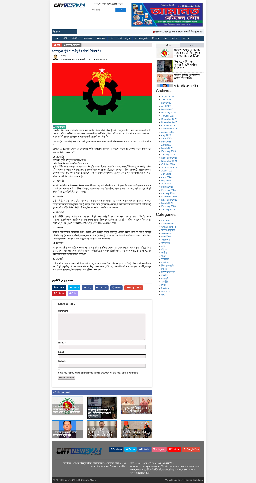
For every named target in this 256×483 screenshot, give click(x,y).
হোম (58, 45)
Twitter (75, 287)
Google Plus (135, 287)
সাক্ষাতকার (165, 291)
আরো (185, 38)
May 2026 (166, 102)
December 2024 (169, 157)
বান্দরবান (165, 259)
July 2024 (166, 173)
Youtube (175, 449)
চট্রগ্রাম (164, 249)
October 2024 (168, 164)
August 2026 (167, 96)
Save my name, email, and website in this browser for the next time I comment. (98, 372)
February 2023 (168, 206)
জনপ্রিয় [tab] (192, 45)
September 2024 (169, 167)
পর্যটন (163, 256)
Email (61, 352)
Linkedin (102, 287)
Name (62, 342)
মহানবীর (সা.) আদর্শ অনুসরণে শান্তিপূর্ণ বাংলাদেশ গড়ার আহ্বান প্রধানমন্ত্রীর (101, 432)
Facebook (60, 287)
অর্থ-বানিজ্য (101, 38)
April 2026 (166, 106)
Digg (88, 287)
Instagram (160, 449)
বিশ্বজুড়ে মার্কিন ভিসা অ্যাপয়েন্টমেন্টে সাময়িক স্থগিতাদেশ (99, 413)
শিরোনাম (76, 45)
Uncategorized (168, 226)
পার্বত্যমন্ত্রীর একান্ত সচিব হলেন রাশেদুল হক (65, 434)
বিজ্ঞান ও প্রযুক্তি (124, 38)
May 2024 (166, 180)
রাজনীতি (75, 38)
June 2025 (166, 138)
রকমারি (164, 275)
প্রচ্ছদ (56, 38)
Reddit (117, 287)
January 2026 (168, 115)
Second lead (167, 223)
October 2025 (168, 125)
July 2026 (166, 99)
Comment (63, 310)
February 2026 (168, 112)
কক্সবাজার (165, 239)
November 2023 (169, 199)
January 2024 (168, 193)
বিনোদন (155, 38)
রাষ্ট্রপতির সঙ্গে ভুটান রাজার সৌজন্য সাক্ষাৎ (136, 433)
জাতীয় (65, 38)
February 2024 (168, 190)
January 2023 (168, 209)
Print (73, 293)
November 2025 (169, 122)
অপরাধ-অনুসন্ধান (141, 38)
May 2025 (166, 141)
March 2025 (167, 148)
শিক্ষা (165, 38)
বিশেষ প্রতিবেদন (168, 272)
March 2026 (167, 109)
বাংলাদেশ (165, 262)
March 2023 (167, 203)
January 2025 (168, 154)
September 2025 (169, 128)
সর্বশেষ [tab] (168, 45)
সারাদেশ (174, 38)
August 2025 (167, 132)
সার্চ (120, 9)
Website (62, 361)
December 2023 (169, 196)
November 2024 (169, 161)
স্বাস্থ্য (163, 294)
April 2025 (166, 144)
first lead (165, 220)
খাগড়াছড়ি (165, 243)
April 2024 (166, 183)
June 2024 (166, 177)
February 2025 (168, 151)
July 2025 (166, 135)
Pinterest (59, 293)
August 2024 (167, 170)
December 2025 (169, 119)
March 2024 (167, 186)
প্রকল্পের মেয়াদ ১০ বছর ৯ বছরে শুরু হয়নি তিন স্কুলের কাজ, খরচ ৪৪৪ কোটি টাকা (180, 31)
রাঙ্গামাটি (164, 278)
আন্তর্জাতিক (87, 38)
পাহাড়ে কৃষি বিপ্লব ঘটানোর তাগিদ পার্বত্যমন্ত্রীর (136, 409)
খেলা (111, 38)
